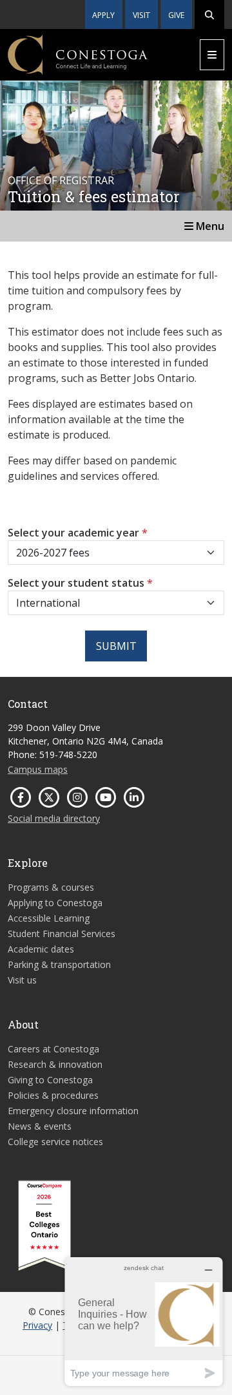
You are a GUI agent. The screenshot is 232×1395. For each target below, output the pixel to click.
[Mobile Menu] (212, 54)
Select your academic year (78, 533)
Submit (116, 646)
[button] (209, 14)
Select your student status (80, 583)
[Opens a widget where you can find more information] (143, 1321)
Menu (208, 226)
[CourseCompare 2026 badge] (44, 1225)
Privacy (37, 1325)
